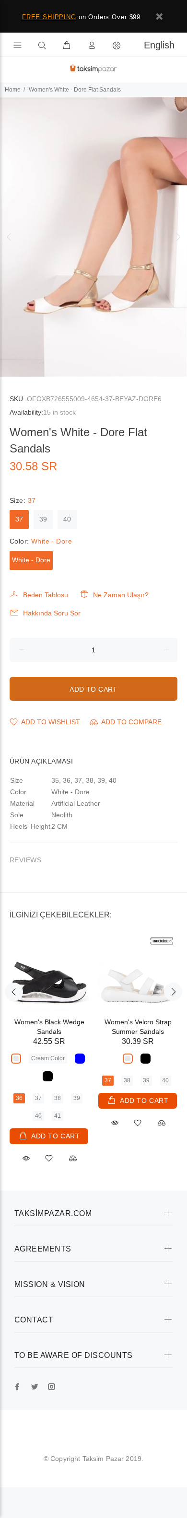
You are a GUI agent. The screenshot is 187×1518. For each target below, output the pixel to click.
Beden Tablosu (45, 595)
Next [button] (178, 237)
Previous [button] (9, 237)
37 (19, 519)
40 (67, 519)
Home (13, 89)
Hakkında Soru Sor (52, 613)
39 (43, 519)
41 (57, 1115)
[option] (93, 237)
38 (57, 1098)
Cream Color (48, 1058)
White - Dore (31, 560)
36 (19, 1098)
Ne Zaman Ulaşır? (121, 595)
